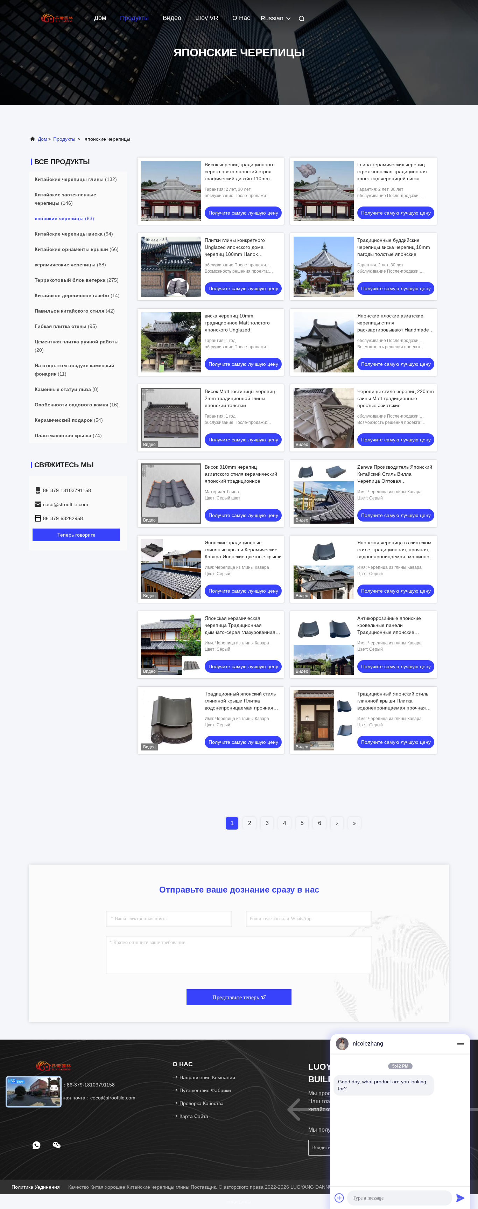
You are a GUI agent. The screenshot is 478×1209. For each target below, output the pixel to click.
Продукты (134, 17)
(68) (70, 264)
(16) (77, 404)
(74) (68, 435)
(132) (76, 179)
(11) (74, 370)
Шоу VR (206, 17)
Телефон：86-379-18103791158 (77, 1085)
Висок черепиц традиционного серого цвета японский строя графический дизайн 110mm (240, 171)
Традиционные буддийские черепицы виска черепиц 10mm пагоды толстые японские (393, 247)
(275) (77, 280)
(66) (77, 249)
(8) (67, 389)
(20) (77, 346)
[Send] (460, 1197)
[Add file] (339, 1197)
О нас (241, 17)
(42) (75, 311)
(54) (69, 420)
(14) (77, 295)
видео (172, 17)
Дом (100, 17)
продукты (64, 139)
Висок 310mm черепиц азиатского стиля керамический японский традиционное (241, 474)
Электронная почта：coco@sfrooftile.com (87, 1097)
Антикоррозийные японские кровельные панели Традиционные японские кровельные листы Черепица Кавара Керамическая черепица (394, 632)
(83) (64, 218)
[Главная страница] (57, 17)
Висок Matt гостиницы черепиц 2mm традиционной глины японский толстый (240, 398)
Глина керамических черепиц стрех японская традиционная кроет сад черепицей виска (392, 171)
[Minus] (460, 1044)
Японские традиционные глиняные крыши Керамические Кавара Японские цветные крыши (243, 549)
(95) (66, 326)
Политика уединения (36, 1187)
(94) (74, 234)
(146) (65, 199)
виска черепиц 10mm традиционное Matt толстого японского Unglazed (237, 323)
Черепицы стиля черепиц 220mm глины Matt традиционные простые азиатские (395, 398)
